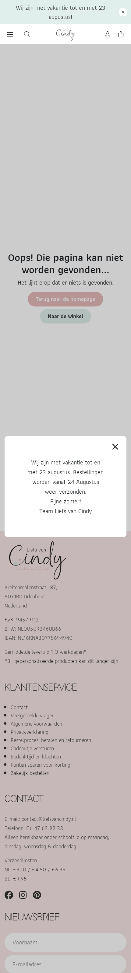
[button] (123, 12)
